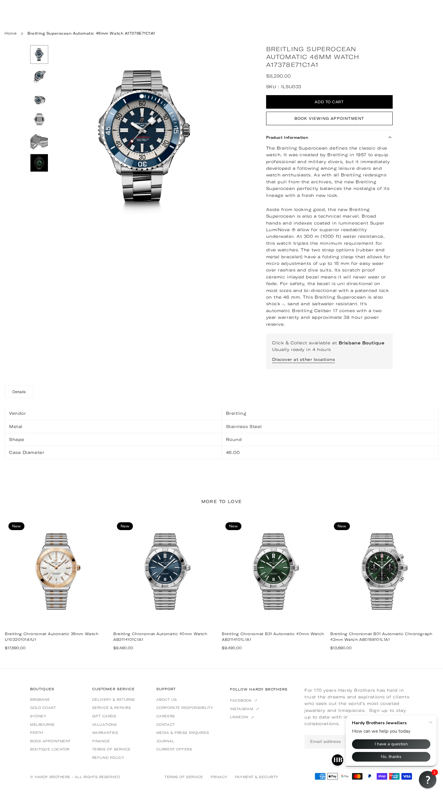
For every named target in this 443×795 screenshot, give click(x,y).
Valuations (104, 724)
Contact (165, 724)
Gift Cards (104, 716)
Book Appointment (50, 741)
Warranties (105, 733)
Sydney (38, 716)
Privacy (219, 777)
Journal (165, 741)
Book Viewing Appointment (329, 118)
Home (11, 33)
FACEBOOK (241, 700)
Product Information (287, 137)
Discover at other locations (303, 359)
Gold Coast (43, 708)
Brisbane (40, 699)
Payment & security (256, 777)
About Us (166, 699)
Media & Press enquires (182, 733)
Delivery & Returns (113, 699)
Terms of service (111, 749)
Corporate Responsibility (184, 708)
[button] (222, 137)
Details (19, 392)
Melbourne (42, 724)
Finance (101, 741)
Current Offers (174, 749)
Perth (36, 733)
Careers (165, 716)
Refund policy (108, 758)
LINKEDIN (240, 717)
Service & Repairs (111, 708)
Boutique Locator (50, 749)
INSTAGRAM (242, 709)
